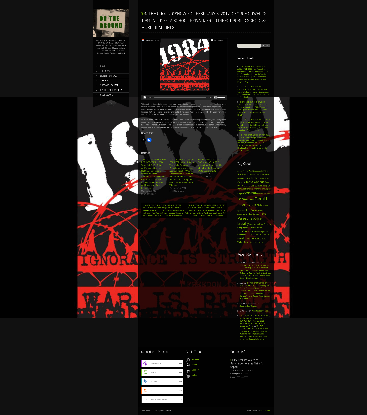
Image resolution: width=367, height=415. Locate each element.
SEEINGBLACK (106, 94)
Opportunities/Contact (112, 90)
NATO (263, 214)
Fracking (266, 193)
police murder (254, 224)
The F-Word (251, 235)
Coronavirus (246, 186)
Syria (244, 235)
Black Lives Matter (253, 175)
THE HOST (105, 80)
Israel (258, 205)
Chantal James (264, 178)
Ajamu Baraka (242, 171)
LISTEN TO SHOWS (108, 76)
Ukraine (248, 238)
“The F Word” (258, 242)
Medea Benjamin (253, 214)
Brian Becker (251, 178)
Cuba (253, 185)
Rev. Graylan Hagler (254, 228)
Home (103, 66)
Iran (251, 205)
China (239, 182)
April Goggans (255, 171)
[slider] (221, 97)
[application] (184, 97)
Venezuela (260, 238)
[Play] (145, 97)
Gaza (241, 199)
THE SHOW (105, 71)
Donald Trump (261, 186)
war (251, 242)
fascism (250, 193)
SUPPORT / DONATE (109, 85)
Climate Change (254, 181)
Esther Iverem (258, 189)
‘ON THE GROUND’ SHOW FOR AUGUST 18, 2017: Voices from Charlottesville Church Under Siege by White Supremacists (210, 165)
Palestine (244, 218)
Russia (242, 231)
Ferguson (259, 193)
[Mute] (215, 97)
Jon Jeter (251, 210)
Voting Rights (243, 242)
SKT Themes (265, 411)
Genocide (249, 199)
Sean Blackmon (253, 231)
